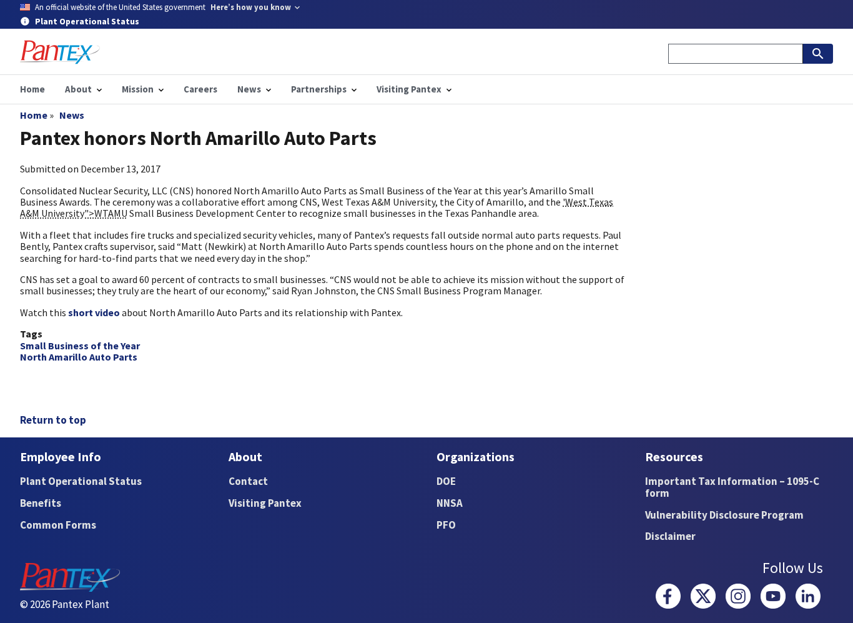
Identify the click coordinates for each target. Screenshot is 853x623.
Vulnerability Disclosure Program (724, 515)
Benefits (40, 503)
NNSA (449, 503)
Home (33, 115)
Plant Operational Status (81, 481)
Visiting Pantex (265, 503)
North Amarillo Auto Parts (78, 357)
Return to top (53, 420)
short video (94, 312)
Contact (248, 481)
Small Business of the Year (80, 345)
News (71, 115)
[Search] (818, 54)
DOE (446, 481)
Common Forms (58, 525)
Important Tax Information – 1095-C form (732, 487)
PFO (446, 525)
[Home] (60, 52)
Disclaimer (670, 536)
